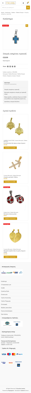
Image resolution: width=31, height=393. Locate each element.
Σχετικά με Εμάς (5, 291)
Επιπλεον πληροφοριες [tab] (10, 84)
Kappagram (11, 390)
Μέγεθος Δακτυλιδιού (6, 307)
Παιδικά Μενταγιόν (13, 74)
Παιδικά (13, 12)
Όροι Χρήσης (4, 314)
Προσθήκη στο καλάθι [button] (10, 147)
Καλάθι (3, 288)
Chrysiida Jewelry (20, 388)
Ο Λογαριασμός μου (6, 284)
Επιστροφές (4, 304)
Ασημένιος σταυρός (11, 75)
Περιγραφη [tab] (7, 82)
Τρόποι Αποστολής (6, 297)
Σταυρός (18, 75)
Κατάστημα (7, 12)
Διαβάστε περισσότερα (10, 218)
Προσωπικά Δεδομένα (6, 311)
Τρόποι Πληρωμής (6, 301)
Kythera (23, 390)
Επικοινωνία (4, 294)
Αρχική (2, 12)
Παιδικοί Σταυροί (19, 12)
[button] (27, 25)
